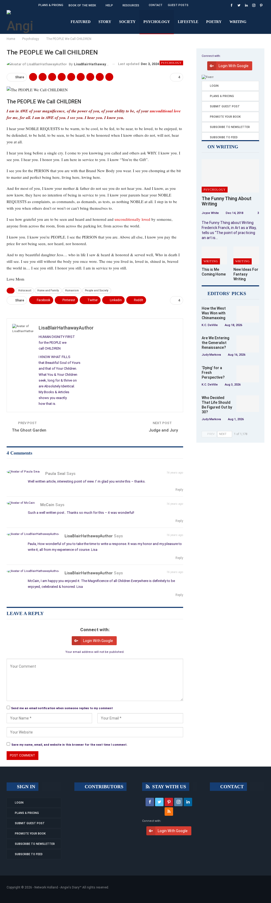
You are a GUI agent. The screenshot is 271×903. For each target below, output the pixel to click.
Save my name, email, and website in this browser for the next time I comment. (69, 744)
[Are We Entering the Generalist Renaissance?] (247, 344)
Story (104, 22)
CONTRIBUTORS (103, 786)
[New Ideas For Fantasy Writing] (246, 255)
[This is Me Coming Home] (214, 255)
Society (127, 22)
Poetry (214, 22)
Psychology (156, 22)
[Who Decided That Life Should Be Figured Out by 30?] (247, 403)
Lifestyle (188, 22)
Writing (237, 22)
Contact (155, 5)
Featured (81, 22)
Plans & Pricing (50, 5)
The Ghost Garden (29, 430)
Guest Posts (178, 5)
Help (109, 5)
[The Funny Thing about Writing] (230, 175)
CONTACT (231, 786)
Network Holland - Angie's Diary (56, 887)
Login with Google (98, 641)
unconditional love (165, 111)
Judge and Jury (163, 430)
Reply (179, 490)
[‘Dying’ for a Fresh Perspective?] (247, 373)
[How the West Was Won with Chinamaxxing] (247, 314)
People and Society (97, 290)
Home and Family (48, 290)
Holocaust (24, 290)
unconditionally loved (132, 219)
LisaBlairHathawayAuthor (89, 536)
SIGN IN (25, 786)
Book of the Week (82, 5)
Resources (131, 5)
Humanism (72, 290)
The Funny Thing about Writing (226, 201)
